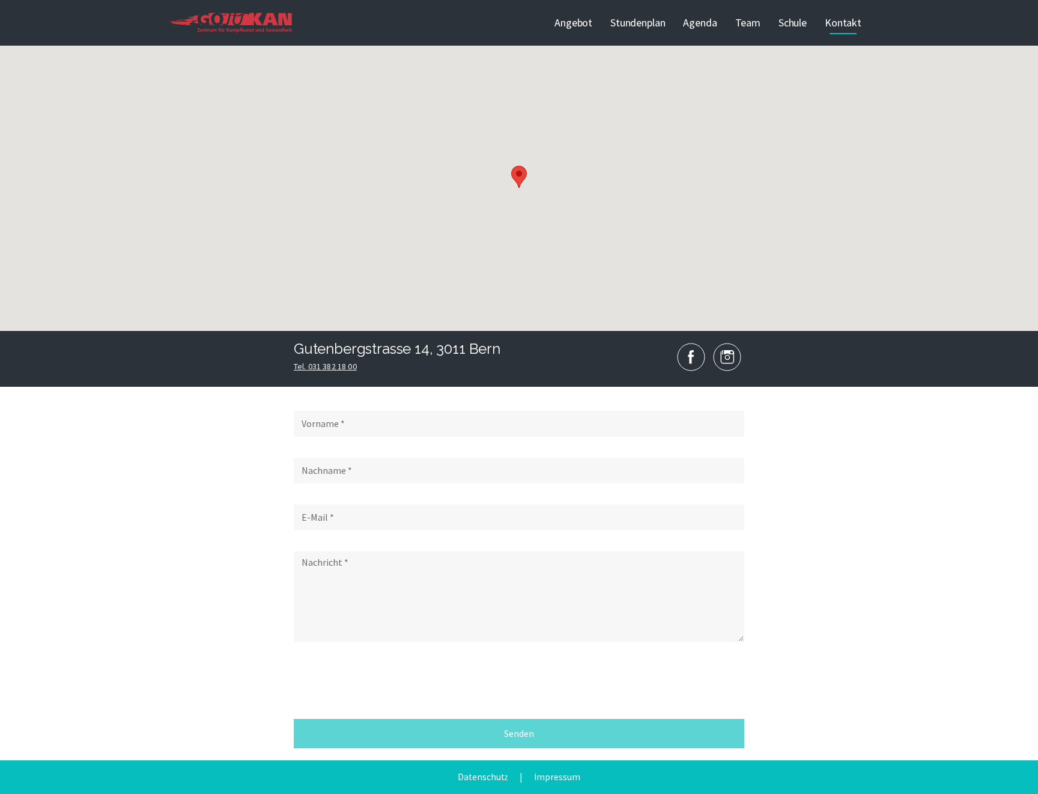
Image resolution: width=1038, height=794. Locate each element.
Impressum (557, 777)
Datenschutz (483, 777)
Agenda (700, 22)
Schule (792, 22)
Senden (519, 733)
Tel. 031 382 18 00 (325, 366)
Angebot (573, 22)
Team (747, 22)
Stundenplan (637, 22)
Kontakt (843, 22)
